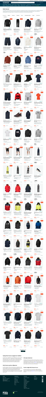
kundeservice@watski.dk (6, 378)
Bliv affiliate (25, 386)
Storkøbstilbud (35, 379)
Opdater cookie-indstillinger (26, 388)
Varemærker (4, 7)
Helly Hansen (8, 7)
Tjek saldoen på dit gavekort (26, 381)
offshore (35, 362)
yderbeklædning (5, 12)
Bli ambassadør (25, 387)
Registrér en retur (16, 381)
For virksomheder (16, 380)
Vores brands (25, 379)
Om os (24, 378)
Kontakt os (15, 378)
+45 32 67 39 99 (6, 379)
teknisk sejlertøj (37, 11)
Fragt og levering (16, 379)
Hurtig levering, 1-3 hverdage (6, 0)
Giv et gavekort (25, 380)
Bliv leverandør (25, 385)
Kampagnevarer (35, 377)
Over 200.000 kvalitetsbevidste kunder (14, 0)
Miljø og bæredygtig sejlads (26, 377)
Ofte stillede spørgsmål (16, 377)
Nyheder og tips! (35, 378)
